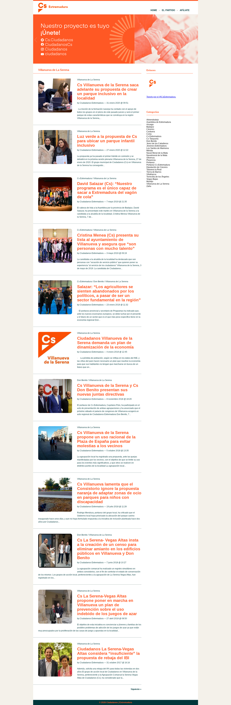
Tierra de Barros (153, 172)
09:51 (125, 103)
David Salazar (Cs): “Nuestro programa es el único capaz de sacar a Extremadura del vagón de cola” (107, 190)
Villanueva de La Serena (88, 80)
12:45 (124, 352)
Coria (149, 134)
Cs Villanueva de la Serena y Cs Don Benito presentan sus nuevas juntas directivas (107, 390)
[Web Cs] (152, 83)
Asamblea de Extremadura (158, 122)
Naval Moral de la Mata (157, 153)
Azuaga (150, 124)
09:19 (124, 253)
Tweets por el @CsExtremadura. (161, 97)
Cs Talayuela (152, 139)
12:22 (125, 150)
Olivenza (150, 158)
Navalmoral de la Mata (156, 155)
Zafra (148, 186)
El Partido (168, 10)
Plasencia (151, 160)
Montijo (149, 181)
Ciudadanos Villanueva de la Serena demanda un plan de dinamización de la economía (105, 342)
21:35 (124, 201)
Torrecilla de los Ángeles (157, 177)
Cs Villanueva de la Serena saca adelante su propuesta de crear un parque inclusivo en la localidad (107, 91)
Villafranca (151, 174)
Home (154, 10)
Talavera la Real (153, 169)
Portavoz (150, 162)
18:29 (129, 399)
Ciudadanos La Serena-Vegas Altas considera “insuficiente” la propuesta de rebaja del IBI (108, 653)
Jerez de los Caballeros (157, 143)
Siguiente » (136, 689)
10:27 (123, 562)
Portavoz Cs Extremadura (158, 165)
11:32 (125, 305)
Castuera (150, 131)
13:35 (126, 450)
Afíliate (185, 10)
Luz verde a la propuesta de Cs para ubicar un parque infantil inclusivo (107, 141)
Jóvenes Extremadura (156, 146)
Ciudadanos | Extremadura (119, 702)
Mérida (149, 150)
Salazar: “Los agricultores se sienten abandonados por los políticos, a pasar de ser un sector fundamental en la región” (109, 293)
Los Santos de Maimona (157, 148)
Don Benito (99, 281)
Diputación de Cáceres (157, 167)
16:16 (127, 662)
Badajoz (150, 127)
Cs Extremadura (84, 178)
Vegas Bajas (152, 179)
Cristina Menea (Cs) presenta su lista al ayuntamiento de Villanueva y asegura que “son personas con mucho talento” (108, 242)
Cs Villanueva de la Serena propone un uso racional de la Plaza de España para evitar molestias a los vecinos (106, 439)
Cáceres (150, 129)
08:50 (124, 618)
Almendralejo (152, 120)
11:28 (124, 506)
